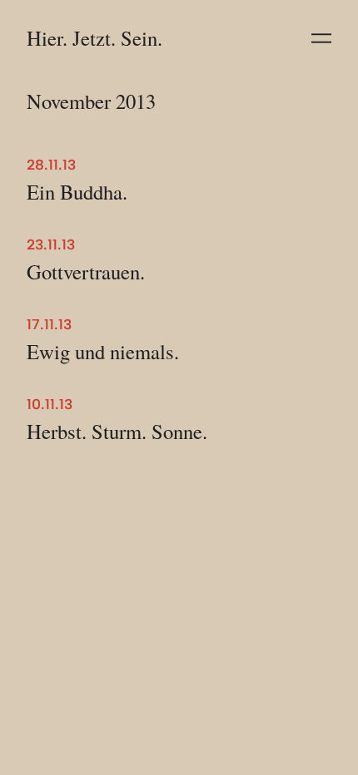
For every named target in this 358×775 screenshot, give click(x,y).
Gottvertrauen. (86, 272)
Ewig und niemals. (103, 351)
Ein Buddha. (77, 192)
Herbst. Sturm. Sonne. (117, 431)
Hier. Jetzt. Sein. (94, 38)
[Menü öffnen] (321, 38)
